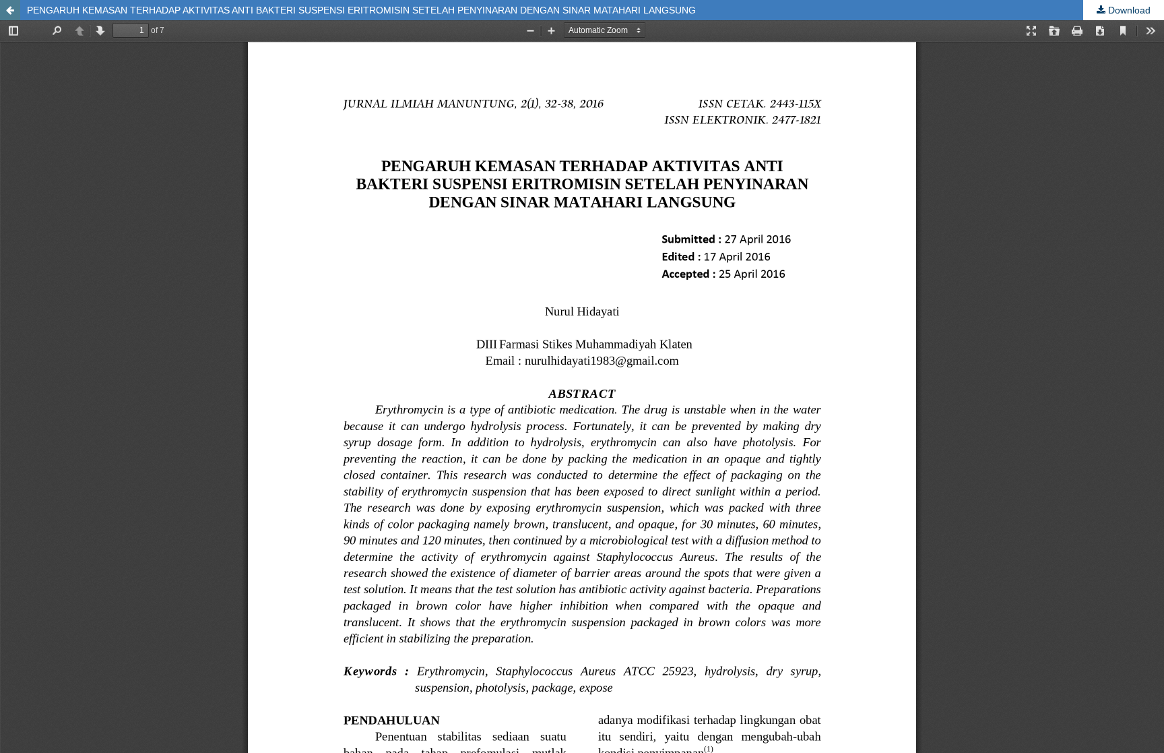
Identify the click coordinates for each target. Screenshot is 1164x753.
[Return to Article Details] (10, 10)
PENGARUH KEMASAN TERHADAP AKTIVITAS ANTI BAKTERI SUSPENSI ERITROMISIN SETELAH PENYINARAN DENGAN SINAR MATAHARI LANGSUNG (361, 10)
